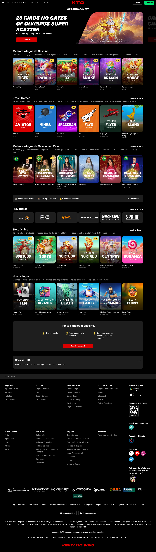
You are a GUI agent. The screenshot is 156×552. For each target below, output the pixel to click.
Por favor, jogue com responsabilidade (93, 504)
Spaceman (60, 134)
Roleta (100, 392)
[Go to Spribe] (132, 217)
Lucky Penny (126, 312)
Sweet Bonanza (127, 265)
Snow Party (82, 312)
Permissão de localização (78, 442)
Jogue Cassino (42, 389)
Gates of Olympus (106, 265)
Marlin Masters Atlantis (43, 312)
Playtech (102, 187)
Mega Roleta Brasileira (130, 184)
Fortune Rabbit (40, 87)
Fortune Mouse (127, 87)
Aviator (15, 134)
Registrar (149, 3)
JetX (7, 442)
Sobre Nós (40, 435)
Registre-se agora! (78, 346)
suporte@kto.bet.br (95, 537)
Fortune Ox (60, 87)
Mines (37, 134)
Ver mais (23, 71)
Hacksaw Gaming (17, 314)
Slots (38, 392)
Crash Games (42, 396)
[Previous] (12, 74)
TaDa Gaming (38, 267)
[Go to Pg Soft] (45, 217)
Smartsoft (124, 137)
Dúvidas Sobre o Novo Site (78, 439)
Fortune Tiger (17, 87)
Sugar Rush (72, 396)
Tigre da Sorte (40, 265)
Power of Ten (17, 312)
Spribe (14, 136)
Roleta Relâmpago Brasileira (44, 184)
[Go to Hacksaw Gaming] (110, 217)
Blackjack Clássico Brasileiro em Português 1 (66, 185)
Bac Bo (101, 400)
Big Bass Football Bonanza (109, 312)
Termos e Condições (45, 439)
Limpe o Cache (73, 464)
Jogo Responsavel (75, 453)
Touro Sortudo (18, 265)
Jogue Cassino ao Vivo (108, 389)
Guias (69, 460)
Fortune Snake (84, 87)
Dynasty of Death (63, 312)
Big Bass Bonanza (74, 407)
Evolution (15, 187)
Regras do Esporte (75, 446)
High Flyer (103, 134)
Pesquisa (40, 463)
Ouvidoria (71, 457)
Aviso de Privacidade (45, 442)
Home (7, 376)
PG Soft (15, 89)
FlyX (80, 134)
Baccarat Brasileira (106, 184)
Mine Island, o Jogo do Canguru (130, 135)
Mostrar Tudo (135, 99)
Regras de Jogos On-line (77, 449)
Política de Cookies (44, 446)
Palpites (8, 396)
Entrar (137, 3)
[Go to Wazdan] (88, 217)
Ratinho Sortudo (84, 265)
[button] (76, 43)
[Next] (143, 74)
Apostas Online (11, 389)
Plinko (7, 449)
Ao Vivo (8, 392)
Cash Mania (72, 403)
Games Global (82, 136)
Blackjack (102, 396)
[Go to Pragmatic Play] (23, 217)
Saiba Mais (27, 39)
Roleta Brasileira (18, 184)
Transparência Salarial (45, 455)
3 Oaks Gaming (126, 314)
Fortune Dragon (105, 87)
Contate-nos (72, 435)
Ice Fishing (82, 184)
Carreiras (40, 459)
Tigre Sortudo (61, 265)
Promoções (10, 400)
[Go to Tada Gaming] (67, 217)
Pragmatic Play (60, 136)
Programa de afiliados (107, 435)
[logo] (78, 2)
